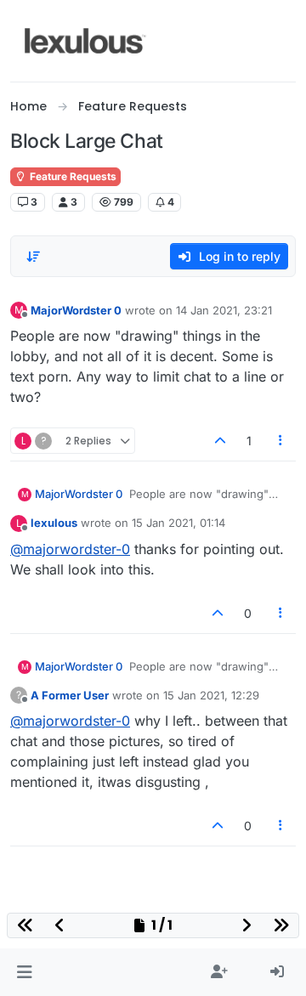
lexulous (54, 522)
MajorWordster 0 (76, 310)
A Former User (70, 695)
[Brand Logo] (85, 40)
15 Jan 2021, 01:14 (178, 522)
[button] (24, 972)
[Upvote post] (220, 440)
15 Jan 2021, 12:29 (211, 695)
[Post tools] (281, 440)
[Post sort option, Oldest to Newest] (33, 256)
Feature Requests (71, 176)
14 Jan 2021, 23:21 (224, 310)
